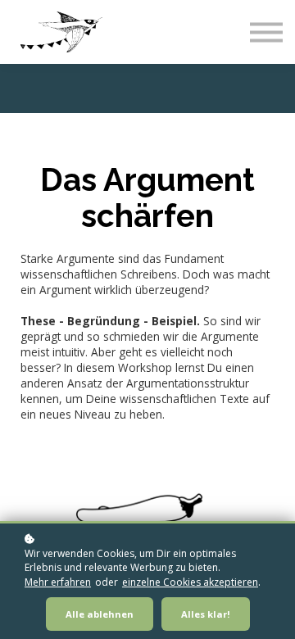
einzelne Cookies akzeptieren (190, 582)
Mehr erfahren (58, 582)
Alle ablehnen (100, 614)
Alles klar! (205, 614)
